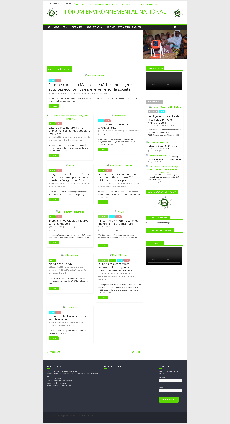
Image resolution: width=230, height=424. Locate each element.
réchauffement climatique (120, 187)
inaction (102, 187)
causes (102, 134)
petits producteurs (123, 230)
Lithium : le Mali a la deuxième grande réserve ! (68, 317)
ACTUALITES (77, 27)
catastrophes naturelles (59, 140)
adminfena (69, 93)
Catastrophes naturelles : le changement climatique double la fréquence (69, 131)
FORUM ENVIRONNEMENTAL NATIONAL (115, 11)
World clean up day (60, 263)
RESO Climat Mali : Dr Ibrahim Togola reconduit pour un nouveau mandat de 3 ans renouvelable (163, 176)
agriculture (103, 230)
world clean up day (60, 273)
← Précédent (53, 351)
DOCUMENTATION (94, 27)
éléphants (101, 279)
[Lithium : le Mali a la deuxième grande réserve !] (70, 307)
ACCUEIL (57, 27)
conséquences (110, 134)
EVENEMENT (153, 112)
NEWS (52, 80)
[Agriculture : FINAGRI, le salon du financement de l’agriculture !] (119, 212)
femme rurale (98, 93)
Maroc (68, 230)
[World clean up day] (70, 255)
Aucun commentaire (83, 93)
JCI (62, 270)
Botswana (113, 276)
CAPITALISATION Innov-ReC (129, 27)
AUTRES (52, 260)
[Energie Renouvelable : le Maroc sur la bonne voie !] (70, 212)
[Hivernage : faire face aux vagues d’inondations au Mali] (158, 156)
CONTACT (111, 27)
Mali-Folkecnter (69, 270)
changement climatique (75, 140)
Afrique (63, 325)
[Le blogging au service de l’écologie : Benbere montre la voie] (165, 107)
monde (108, 187)
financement (112, 230)
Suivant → (137, 351)
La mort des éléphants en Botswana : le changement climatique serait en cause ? (115, 267)
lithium (69, 325)
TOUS (58, 80)
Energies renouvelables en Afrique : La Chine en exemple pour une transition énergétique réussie (70, 177)
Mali (105, 93)
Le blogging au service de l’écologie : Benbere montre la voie (163, 119)
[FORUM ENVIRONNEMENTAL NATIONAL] (49, 27)
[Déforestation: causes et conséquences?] (119, 115)
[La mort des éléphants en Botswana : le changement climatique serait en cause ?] (119, 255)
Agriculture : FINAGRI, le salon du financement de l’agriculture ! (118, 222)
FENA (65, 27)
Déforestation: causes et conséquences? (113, 126)
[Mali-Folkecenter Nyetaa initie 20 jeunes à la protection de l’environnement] (158, 142)
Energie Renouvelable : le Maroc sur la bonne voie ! (68, 222)
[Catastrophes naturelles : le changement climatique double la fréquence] (70, 115)
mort (107, 279)
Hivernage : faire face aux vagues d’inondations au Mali (164, 158)
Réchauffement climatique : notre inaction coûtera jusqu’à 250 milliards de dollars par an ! (118, 177)
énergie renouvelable (58, 187)
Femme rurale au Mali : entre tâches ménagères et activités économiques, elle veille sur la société (93, 87)
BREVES (52, 124)
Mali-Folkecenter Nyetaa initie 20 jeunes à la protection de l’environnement (103, 3)
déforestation (120, 134)
